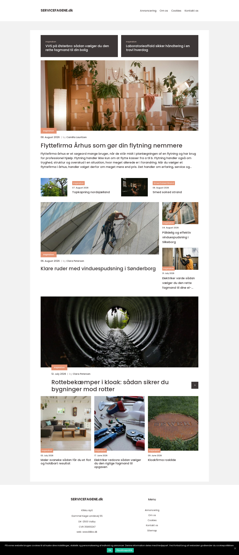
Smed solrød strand (167, 192)
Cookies (176, 11)
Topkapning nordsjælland (91, 192)
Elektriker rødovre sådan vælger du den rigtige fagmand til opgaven (117, 463)
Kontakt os (191, 11)
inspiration (51, 41)
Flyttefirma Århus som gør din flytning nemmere (111, 145)
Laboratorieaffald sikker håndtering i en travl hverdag (158, 48)
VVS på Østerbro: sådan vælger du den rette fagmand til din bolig (77, 48)
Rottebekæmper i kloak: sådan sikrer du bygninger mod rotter (110, 386)
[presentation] (194, 385)
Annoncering (148, 11)
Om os (164, 11)
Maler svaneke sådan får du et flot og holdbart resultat (66, 461)
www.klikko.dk (89, 531)
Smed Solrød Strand (164, 183)
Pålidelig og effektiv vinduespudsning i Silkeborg (176, 237)
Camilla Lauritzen (76, 137)
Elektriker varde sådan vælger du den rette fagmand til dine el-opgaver (178, 283)
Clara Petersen (75, 261)
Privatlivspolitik (124, 550)
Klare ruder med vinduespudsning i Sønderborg (98, 269)
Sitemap (152, 530)
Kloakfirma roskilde (162, 460)
